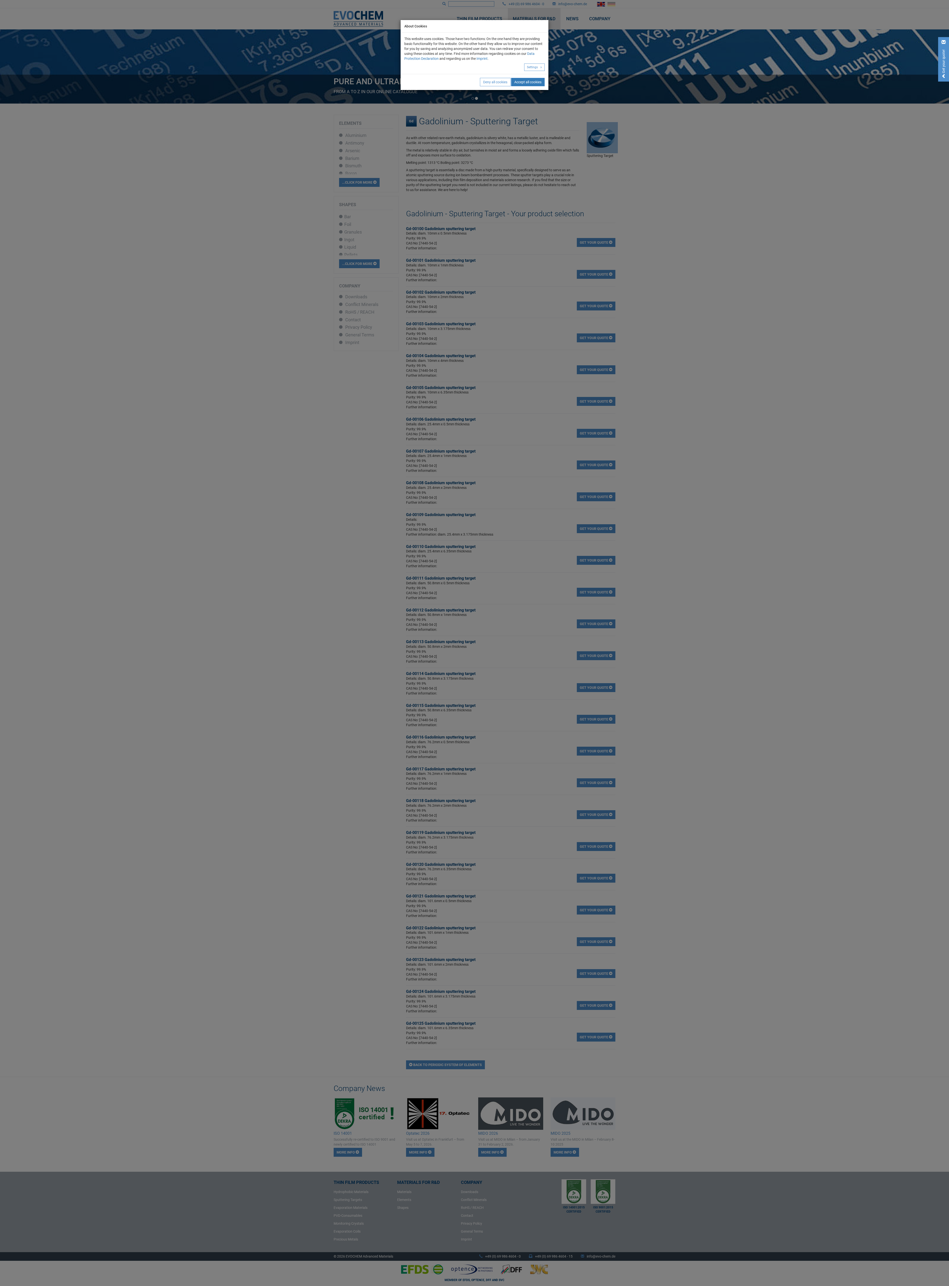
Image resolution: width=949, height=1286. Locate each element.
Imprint (482, 59)
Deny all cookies (495, 82)
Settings (533, 67)
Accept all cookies (527, 82)
